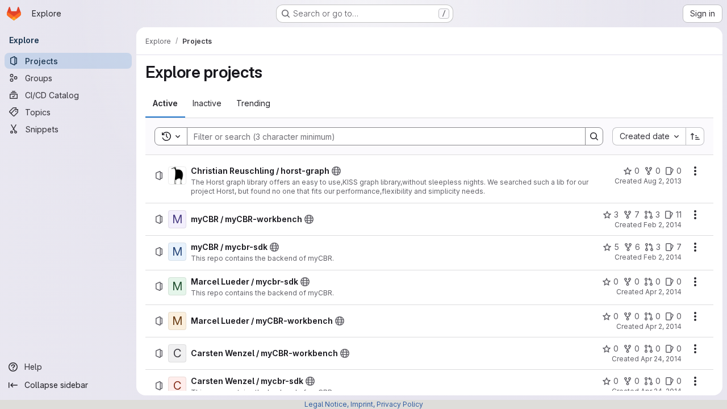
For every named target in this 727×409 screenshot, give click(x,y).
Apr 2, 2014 (663, 291)
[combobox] (649, 136)
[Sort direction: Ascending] (695, 136)
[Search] (594, 136)
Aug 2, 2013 (663, 181)
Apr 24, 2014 (661, 358)
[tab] (165, 103)
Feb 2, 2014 (663, 224)
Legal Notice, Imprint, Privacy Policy (363, 404)
